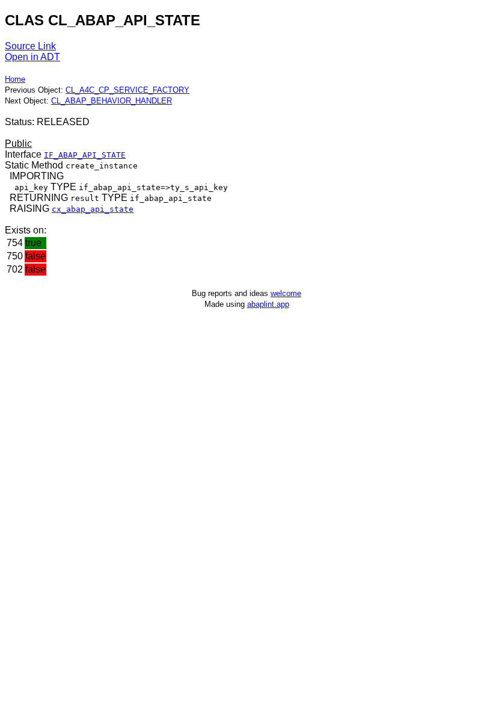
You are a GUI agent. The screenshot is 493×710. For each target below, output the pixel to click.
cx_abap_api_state (92, 209)
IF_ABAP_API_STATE (85, 154)
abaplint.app (268, 304)
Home (15, 79)
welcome (286, 293)
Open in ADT (32, 57)
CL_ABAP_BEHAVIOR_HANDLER (111, 100)
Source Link (30, 46)
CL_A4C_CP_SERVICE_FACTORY (127, 89)
